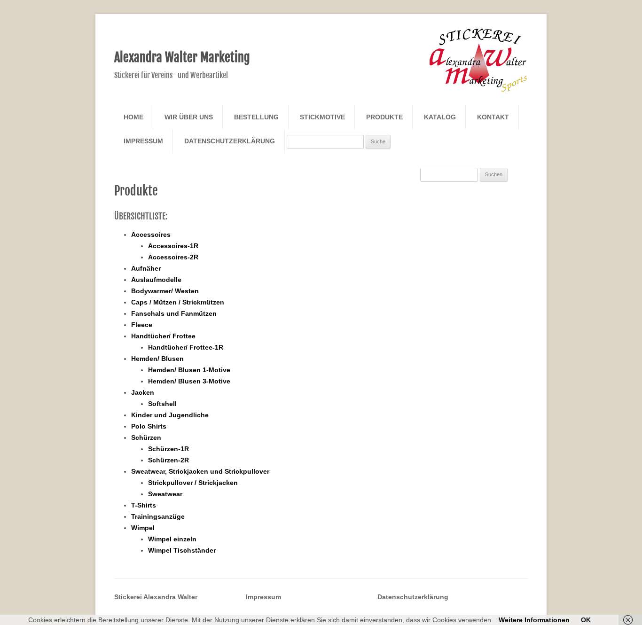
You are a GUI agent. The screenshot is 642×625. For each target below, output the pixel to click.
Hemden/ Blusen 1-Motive (189, 370)
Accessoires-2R (173, 257)
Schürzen (146, 437)
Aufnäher (146, 268)
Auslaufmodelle (156, 279)
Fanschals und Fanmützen (174, 313)
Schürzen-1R (168, 449)
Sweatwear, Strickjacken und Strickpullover (200, 471)
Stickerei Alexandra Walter (155, 597)
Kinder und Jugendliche (170, 415)
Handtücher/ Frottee (163, 336)
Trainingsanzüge (158, 516)
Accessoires (151, 234)
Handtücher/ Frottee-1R (185, 347)
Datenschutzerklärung (229, 141)
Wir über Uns (188, 117)
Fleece (141, 324)
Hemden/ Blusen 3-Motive (189, 381)
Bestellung (256, 117)
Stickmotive (322, 117)
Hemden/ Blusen (157, 358)
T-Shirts (143, 505)
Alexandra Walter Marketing (182, 57)
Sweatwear (165, 494)
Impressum (143, 141)
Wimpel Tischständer (182, 550)
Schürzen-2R (168, 460)
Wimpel (143, 527)
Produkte (384, 117)
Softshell (162, 403)
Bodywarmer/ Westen (165, 291)
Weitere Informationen (534, 620)
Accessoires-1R (173, 246)
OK (586, 620)
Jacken (142, 392)
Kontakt (493, 117)
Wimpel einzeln (172, 539)
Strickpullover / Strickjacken (193, 482)
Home (133, 117)
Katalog (440, 117)
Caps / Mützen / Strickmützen (177, 302)
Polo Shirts (148, 426)
